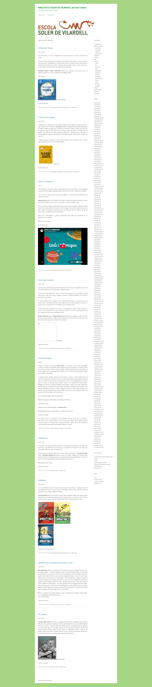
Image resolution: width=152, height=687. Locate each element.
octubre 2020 (97, 235)
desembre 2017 (98, 299)
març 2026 (96, 112)
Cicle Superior (98, 53)
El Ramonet (42, 438)
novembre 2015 (98, 343)
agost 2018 (96, 284)
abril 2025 (96, 133)
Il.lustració (65, 171)
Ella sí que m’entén (46, 280)
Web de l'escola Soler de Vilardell (102, 464)
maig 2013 (96, 400)
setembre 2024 (97, 146)
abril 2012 (96, 424)
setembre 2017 (97, 303)
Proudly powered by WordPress (45, 680)
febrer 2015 (97, 360)
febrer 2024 (97, 159)
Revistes (97, 84)
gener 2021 (97, 229)
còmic (51, 553)
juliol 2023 (96, 173)
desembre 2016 (98, 320)
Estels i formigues (45, 181)
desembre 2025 (98, 118)
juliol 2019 (96, 263)
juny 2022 (96, 197)
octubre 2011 (97, 436)
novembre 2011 (98, 434)
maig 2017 (96, 311)
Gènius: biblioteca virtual (100, 462)
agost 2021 (96, 216)
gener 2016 (97, 339)
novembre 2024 (98, 142)
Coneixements (53, 107)
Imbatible (42, 480)
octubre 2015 (97, 345)
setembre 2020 (97, 237)
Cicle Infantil (98, 48)
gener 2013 (97, 407)
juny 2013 (96, 398)
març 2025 (96, 135)
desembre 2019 (98, 254)
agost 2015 (96, 349)
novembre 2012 (98, 411)
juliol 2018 (96, 286)
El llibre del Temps (45, 48)
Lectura (63, 107)
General (59, 107)
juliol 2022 (96, 195)
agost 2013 (96, 394)
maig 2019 (96, 267)
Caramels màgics (45, 358)
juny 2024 (96, 152)
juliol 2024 (96, 150)
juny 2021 (96, 220)
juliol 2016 (96, 328)
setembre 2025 (97, 123)
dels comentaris (99, 481)
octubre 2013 (97, 390)
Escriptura (59, 171)
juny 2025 (96, 129)
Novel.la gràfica (65, 553)
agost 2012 (96, 417)
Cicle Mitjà (97, 51)
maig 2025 (96, 131)
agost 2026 (96, 103)
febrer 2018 (97, 296)
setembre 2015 (97, 347)
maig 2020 (96, 244)
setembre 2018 (97, 282)
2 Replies (40, 362)
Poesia (96, 80)
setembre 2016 (97, 326)
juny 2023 (96, 174)
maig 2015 (96, 354)
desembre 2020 (98, 231)
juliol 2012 (96, 419)
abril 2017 (96, 313)
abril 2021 (96, 224)
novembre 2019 (98, 256)
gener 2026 (97, 116)
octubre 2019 (97, 258)
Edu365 (96, 460)
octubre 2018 (97, 280)
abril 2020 (96, 246)
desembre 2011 (98, 432)
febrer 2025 (97, 137)
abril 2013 (96, 402)
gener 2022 (97, 207)
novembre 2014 (98, 366)
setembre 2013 (97, 392)
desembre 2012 (98, 409)
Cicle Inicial (97, 50)
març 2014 (96, 381)
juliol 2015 (96, 350)
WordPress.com (98, 466)
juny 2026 (96, 106)
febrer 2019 (97, 273)
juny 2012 (96, 420)
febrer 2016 (97, 337)
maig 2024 (96, 154)
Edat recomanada (98, 46)
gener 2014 (97, 384)
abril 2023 (96, 178)
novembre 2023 (98, 165)
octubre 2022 (97, 190)
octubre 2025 (97, 121)
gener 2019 (97, 275)
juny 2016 (96, 330)
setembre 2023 (97, 169)
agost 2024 (96, 148)
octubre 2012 (97, 413)
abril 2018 (96, 292)
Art (96, 65)
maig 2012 (96, 422)
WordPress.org (97, 468)
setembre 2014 (97, 369)
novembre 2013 (98, 388)
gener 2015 (97, 362)
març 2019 (96, 271)
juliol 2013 (96, 396)
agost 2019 (96, 261)
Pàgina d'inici (41, 15)
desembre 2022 (98, 186)
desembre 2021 (98, 208)
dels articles (98, 479)
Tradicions (96, 93)
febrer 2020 (97, 250)
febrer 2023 (97, 182)
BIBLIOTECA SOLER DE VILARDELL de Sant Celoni (62, 7)
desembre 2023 (98, 163)
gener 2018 (97, 297)
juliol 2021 (96, 218)
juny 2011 (96, 437)
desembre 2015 (98, 341)
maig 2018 (96, 290)
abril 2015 (96, 356)
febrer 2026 (97, 114)
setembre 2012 (97, 415)
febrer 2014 (97, 383)
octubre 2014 (97, 367)
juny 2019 (96, 265)
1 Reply (39, 185)
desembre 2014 (98, 364)
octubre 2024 (97, 144)
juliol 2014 (96, 373)
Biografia (97, 67)
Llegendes (97, 76)
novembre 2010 (98, 447)
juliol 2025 (96, 127)
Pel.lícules (96, 91)
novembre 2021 (98, 210)
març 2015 (96, 358)
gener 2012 (97, 430)
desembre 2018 (98, 277)
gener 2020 (97, 252)
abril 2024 (96, 156)
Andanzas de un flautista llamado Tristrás (55, 562)
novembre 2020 (98, 233)
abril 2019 (96, 269)
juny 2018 (96, 288)
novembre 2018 (98, 279)
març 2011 (96, 443)
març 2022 (96, 203)
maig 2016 (96, 332)
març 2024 (96, 157)
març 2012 (96, 426)
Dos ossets (42, 614)
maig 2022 (96, 199)
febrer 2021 (97, 227)
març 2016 (96, 335)
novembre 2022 (98, 188)
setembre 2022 (97, 191)
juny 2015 (96, 352)
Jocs (95, 59)
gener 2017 (97, 318)
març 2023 (96, 180)
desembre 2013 (98, 386)
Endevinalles (98, 70)
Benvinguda (51, 15)
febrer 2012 (97, 428)
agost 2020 (96, 239)
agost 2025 (96, 125)
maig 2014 (96, 377)
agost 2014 (96, 371)
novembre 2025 (98, 120)
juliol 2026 (96, 104)
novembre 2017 (98, 301)
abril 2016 (96, 333)
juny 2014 (96, 375)
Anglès (96, 63)
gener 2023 (97, 184)
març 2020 (96, 248)
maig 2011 (96, 439)
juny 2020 (96, 243)
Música (96, 87)
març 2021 (96, 226)
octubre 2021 (97, 212)
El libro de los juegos (46, 117)
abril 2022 (96, 201)
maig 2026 (96, 108)
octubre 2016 (97, 324)
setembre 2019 (97, 260)
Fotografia (97, 72)
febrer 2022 (97, 205)
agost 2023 (96, 171)
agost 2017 (96, 305)
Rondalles (97, 85)
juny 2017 (96, 309)
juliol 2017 (96, 307)
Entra (95, 477)
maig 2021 (96, 222)
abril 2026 (96, 110)
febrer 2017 (97, 316)
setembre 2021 (97, 214)
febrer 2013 (97, 405)
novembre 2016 (98, 322)
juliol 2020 (96, 241)
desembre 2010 (98, 445)
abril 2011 (96, 441)
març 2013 (96, 403)
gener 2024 (97, 161)
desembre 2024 (98, 140)
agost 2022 (96, 193)
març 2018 (96, 294)
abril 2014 (96, 379)
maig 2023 (96, 176)
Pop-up (67, 107)
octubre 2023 (97, 167)
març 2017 (96, 314)
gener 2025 (97, 138)
